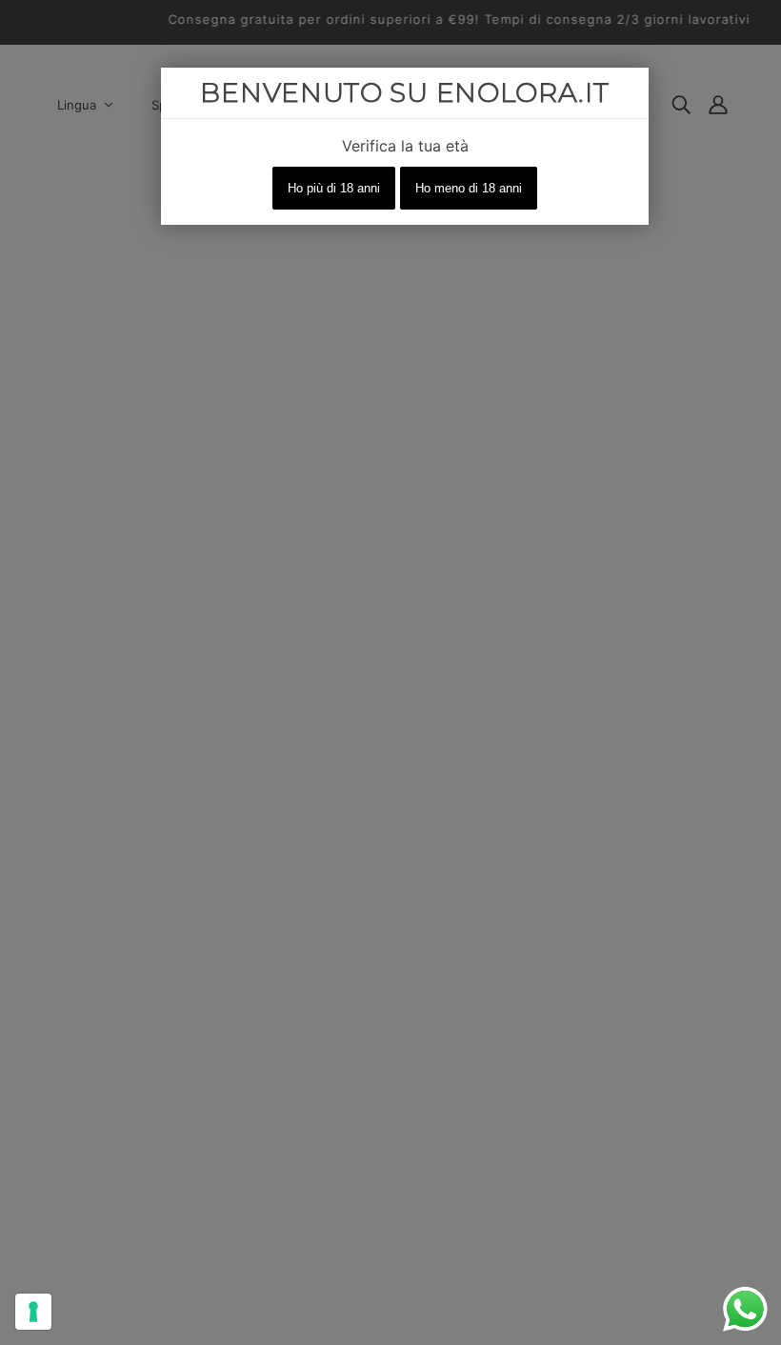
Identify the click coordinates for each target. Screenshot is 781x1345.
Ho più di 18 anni (334, 188)
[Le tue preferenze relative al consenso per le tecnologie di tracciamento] (33, 1312)
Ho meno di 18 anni (468, 188)
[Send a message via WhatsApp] (745, 1309)
